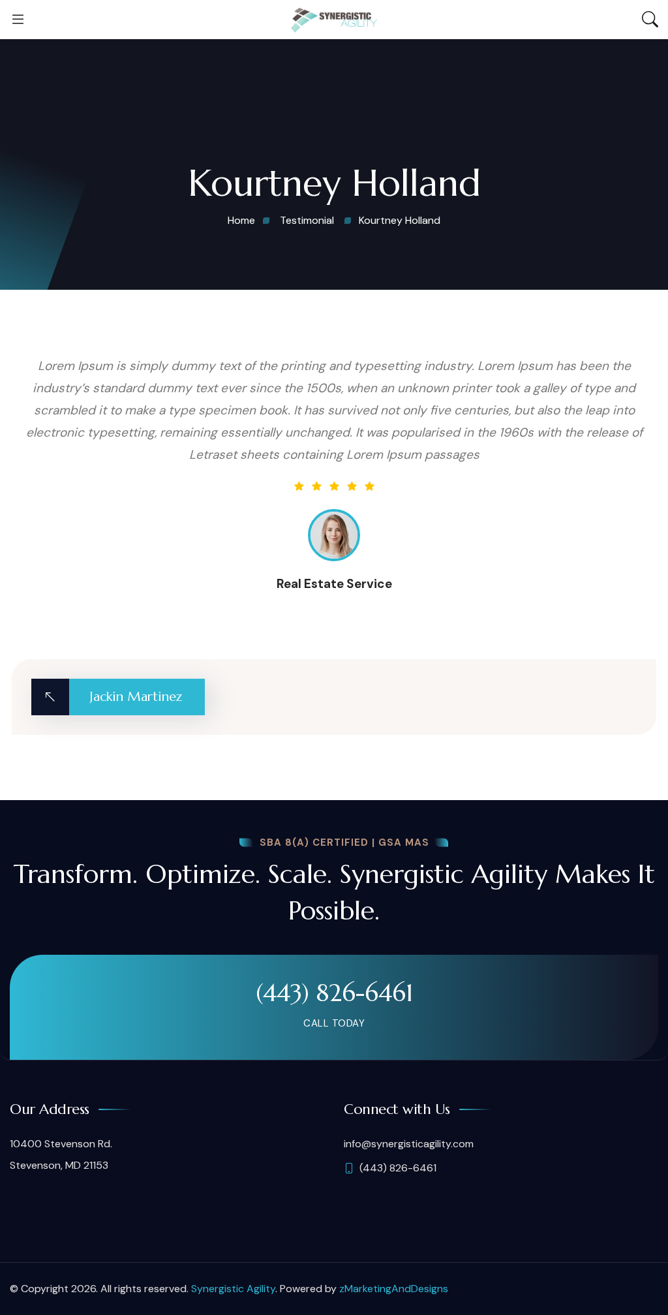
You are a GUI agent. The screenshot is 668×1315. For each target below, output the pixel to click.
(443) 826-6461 (334, 993)
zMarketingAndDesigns (393, 1288)
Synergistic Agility (233, 1288)
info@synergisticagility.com (409, 1144)
